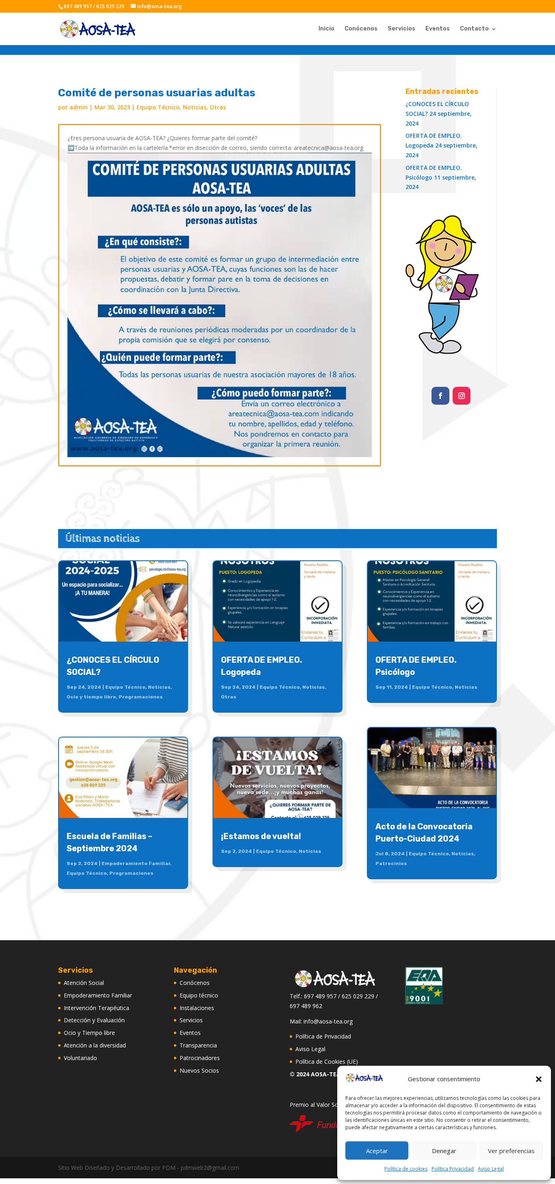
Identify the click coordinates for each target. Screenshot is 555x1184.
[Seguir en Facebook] (440, 396)
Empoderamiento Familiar (136, 863)
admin (78, 107)
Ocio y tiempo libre (91, 697)
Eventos (437, 29)
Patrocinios (391, 863)
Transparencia (198, 1045)
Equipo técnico (199, 995)
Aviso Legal (491, 1168)
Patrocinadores (200, 1058)
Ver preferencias (511, 1151)
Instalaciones (197, 1008)
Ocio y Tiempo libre (89, 1033)
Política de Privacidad (323, 1036)
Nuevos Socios (199, 1070)
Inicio (326, 29)
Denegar (444, 1151)
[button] (539, 1079)
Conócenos (361, 29)
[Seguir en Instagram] (461, 396)
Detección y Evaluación (94, 1020)
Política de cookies (405, 1168)
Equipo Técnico (158, 107)
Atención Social (84, 983)
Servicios (401, 29)
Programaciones (141, 697)
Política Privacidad (452, 1168)
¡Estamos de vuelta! (261, 836)
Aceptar (377, 1151)
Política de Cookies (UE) (326, 1061)
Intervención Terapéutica (96, 1008)
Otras (218, 107)
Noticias (194, 107)
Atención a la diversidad (95, 1045)
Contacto (474, 29)
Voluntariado (80, 1058)
